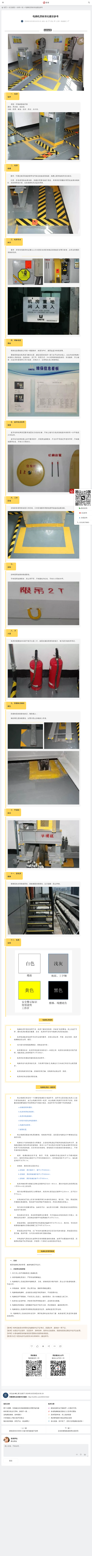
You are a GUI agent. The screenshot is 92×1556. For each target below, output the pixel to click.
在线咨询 (84, 518)
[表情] (81, 1455)
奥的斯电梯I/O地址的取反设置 (61, 1418)
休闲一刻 (20, 7)
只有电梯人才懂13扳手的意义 (13, 1418)
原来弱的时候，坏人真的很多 (61, 1415)
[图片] (85, 1455)
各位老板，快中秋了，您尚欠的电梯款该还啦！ (67, 1421)
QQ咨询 (84, 513)
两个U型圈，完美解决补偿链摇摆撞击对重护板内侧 (21, 1408)
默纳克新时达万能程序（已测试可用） (64, 1408)
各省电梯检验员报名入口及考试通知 (63, 1411)
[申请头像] (86, 1439)
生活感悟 (12, 7)
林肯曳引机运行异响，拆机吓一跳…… (16, 1411)
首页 (5, 7)
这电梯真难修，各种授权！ (12, 1415)
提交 (10, 1461)
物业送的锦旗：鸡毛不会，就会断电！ (16, 1421)
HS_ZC (17, 1393)
